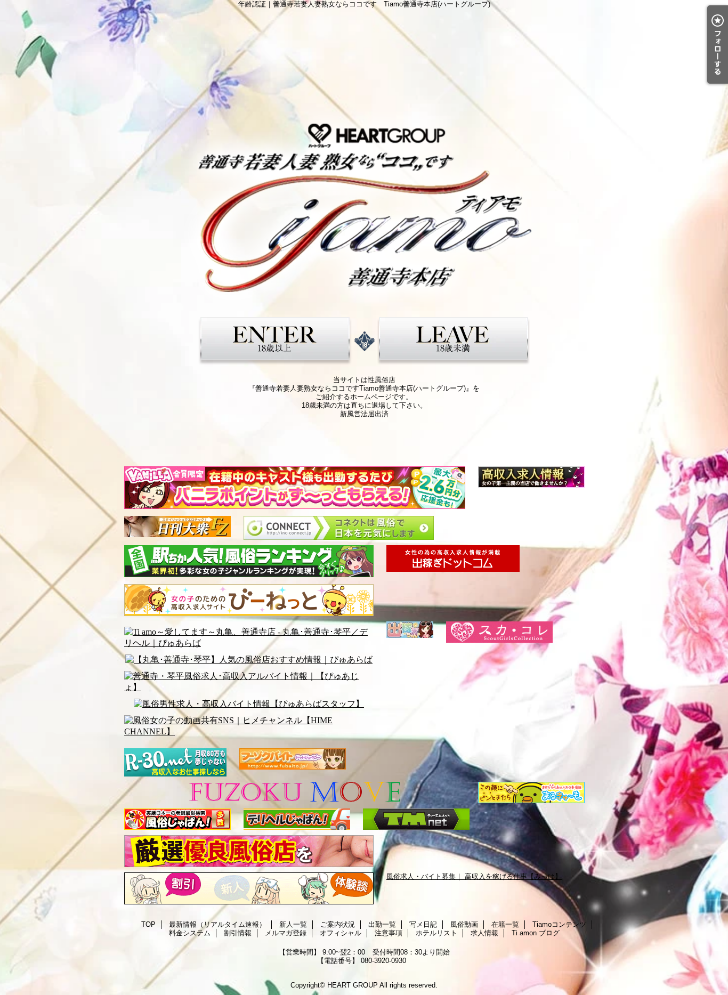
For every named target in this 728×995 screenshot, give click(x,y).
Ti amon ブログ (536, 933)
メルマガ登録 (285, 933)
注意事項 (388, 933)
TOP (148, 924)
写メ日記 (423, 924)
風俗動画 (464, 924)
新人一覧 (293, 924)
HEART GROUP (352, 985)
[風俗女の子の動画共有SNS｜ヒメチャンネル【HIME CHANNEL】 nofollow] (249, 726)
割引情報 (238, 933)
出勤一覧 (382, 924)
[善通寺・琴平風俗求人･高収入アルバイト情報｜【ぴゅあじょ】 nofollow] (249, 682)
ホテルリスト (436, 933)
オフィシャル (340, 933)
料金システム (190, 933)
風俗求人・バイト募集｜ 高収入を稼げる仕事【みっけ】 (474, 876)
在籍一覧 (505, 924)
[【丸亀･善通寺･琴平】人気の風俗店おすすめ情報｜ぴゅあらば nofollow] (249, 660)
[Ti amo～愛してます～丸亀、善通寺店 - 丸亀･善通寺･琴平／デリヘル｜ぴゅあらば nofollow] (249, 638)
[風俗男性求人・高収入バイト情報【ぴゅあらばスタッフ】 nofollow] (249, 704)
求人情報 (484, 933)
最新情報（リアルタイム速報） (217, 924)
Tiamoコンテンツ (559, 924)
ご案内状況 (337, 924)
